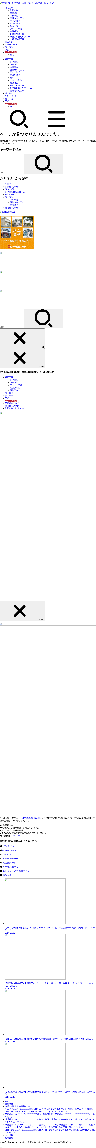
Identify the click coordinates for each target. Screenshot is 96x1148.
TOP (7, 1101)
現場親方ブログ (12, 208)
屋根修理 (14, 16)
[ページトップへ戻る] (1, 1147)
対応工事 (9, 8)
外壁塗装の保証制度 (10, 859)
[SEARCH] (19, 128)
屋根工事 (14, 390)
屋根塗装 (14, 13)
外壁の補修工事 (17, 34)
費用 (12, 55)
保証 (7, 50)
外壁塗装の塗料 (8, 846)
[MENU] (57, 128)
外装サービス (11, 194)
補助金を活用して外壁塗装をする (16, 871)
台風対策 (14, 31)
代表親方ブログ (12, 187)
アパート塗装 (16, 29)
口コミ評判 (10, 189)
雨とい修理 (15, 21)
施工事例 (9, 47)
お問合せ (9, 1138)
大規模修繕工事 (17, 39)
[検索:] (12, 172)
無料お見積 (7, 875)
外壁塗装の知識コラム (15, 192)
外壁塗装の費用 (9, 863)
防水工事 (14, 26)
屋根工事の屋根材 (9, 850)
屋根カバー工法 (17, 18)
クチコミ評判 (8, 854)
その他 (8, 184)
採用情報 (9, 1135)
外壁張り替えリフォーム (21, 37)
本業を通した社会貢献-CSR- (17, 1106)
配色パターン (11, 44)
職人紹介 (9, 42)
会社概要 (9, 1104)
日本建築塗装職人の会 (32, 818)
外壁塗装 (14, 10)
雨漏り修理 (15, 23)
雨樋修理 (14, 205)
